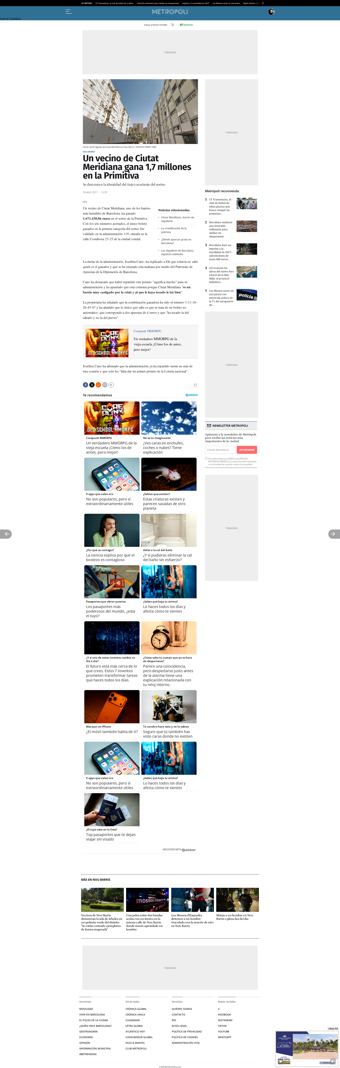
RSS (174, 1020)
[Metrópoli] (170, 11)
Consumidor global (139, 1037)
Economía (86, 1037)
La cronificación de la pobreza (174, 230)
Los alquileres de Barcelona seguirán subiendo (177, 252)
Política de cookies (185, 1037)
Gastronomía (88, 1031)
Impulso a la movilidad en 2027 (195, 3)
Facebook (224, 1014)
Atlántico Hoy (135, 1031)
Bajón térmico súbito (252, 3)
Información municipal (95, 1048)
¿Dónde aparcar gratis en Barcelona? (176, 241)
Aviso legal (179, 1026)
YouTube (223, 1031)
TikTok (222, 1026)
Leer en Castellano (10, 18)
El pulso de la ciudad (93, 1020)
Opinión (84, 1042)
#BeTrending (88, 1054)
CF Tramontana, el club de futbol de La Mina (114, 3)
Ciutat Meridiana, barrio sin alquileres (177, 219)
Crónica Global (136, 1009)
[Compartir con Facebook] (85, 384)
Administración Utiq (186, 1042)
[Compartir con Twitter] (92, 384)
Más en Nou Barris (95, 880)
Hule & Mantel (135, 1042)
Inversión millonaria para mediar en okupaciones (158, 3)
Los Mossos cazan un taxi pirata (226, 3)
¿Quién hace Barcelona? (95, 1026)
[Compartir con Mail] (104, 384)
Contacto (178, 1014)
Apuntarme (246, 449)
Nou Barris (89, 151)
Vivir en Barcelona (92, 1014)
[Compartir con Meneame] (98, 384)
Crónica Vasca (135, 1014)
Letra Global (134, 1026)
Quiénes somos (182, 1009)
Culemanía (133, 1020)
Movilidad (86, 1009)
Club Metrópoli (136, 1048)
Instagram (225, 1020)
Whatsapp (224, 1037)
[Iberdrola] (186, 24)
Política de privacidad (187, 1031)
